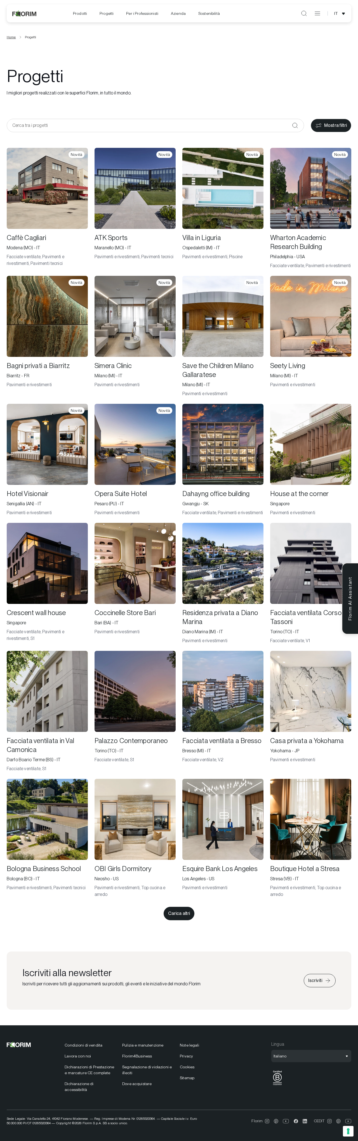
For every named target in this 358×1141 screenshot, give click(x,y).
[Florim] (24, 13)
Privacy (186, 1056)
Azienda (178, 13)
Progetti (107, 13)
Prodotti (80, 13)
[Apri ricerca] (304, 13)
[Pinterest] (276, 1121)
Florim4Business (137, 1056)
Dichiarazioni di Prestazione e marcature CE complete (89, 1070)
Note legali (189, 1045)
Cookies (187, 1067)
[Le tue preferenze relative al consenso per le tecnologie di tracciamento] (348, 1131)
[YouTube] (286, 1121)
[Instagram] (267, 1121)
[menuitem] (80, 14)
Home (11, 37)
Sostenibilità (209, 13)
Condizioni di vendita (83, 1045)
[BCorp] (277, 1085)
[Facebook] (296, 1121)
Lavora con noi (78, 1056)
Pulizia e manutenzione (142, 1045)
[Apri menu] (317, 13)
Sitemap (187, 1078)
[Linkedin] (305, 1121)
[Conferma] (295, 125)
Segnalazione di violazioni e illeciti (147, 1070)
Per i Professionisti (142, 13)
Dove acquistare (137, 1083)
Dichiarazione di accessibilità (79, 1086)
